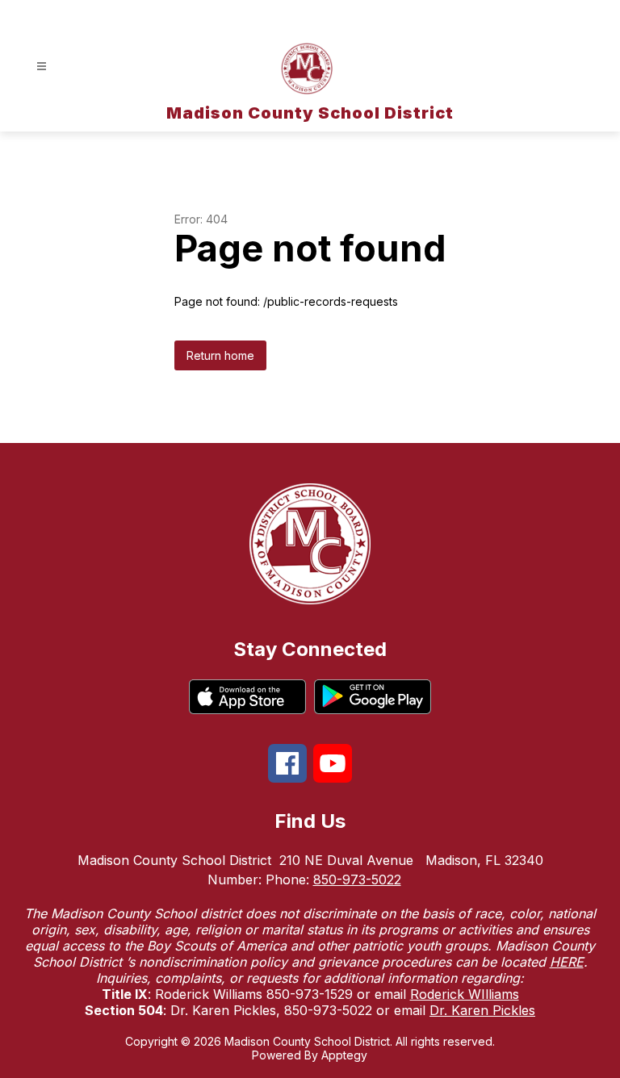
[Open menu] (41, 66)
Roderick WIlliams (464, 994)
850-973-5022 (357, 879)
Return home (220, 355)
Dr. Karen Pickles (482, 1010)
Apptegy (344, 1055)
